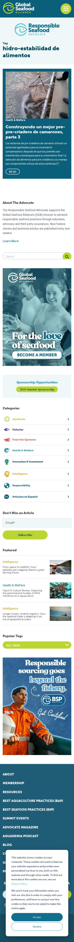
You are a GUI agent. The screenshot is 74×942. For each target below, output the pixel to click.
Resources (12, 792)
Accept (37, 917)
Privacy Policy (18, 883)
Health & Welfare (14, 585)
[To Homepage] (18, 8)
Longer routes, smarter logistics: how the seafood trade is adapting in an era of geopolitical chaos (24, 616)
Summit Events (16, 818)
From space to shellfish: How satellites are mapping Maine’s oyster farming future (23, 570)
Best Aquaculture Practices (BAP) (33, 801)
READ (12, 172)
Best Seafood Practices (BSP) (28, 810)
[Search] (67, 256)
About (8, 774)
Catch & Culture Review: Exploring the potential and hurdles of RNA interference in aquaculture (22, 593)
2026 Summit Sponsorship (37, 389)
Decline (37, 926)
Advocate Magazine (20, 827)
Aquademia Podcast (20, 836)
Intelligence (10, 562)
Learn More (11, 241)
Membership (13, 783)
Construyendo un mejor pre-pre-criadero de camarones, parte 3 (35, 132)
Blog (7, 845)
